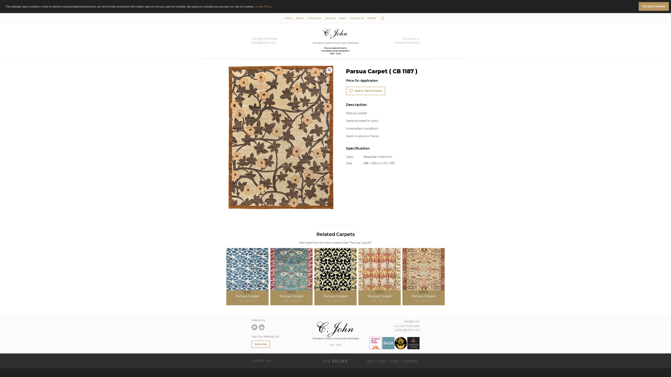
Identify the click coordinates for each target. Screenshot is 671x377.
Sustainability (410, 361)
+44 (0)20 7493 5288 (264, 38)
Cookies (394, 361)
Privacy (381, 361)
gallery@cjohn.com (263, 42)
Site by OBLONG (335, 361)
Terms (370, 361)
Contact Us (357, 18)
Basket (371, 18)
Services (330, 18)
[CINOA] (401, 343)
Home (288, 18)
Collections (314, 18)
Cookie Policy (263, 6)
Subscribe (260, 344)
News (342, 18)
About (300, 18)
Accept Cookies (654, 6)
